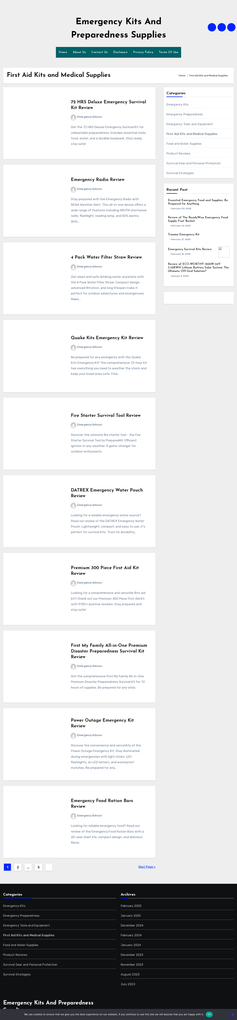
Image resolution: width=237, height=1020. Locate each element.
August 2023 (130, 974)
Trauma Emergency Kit (183, 234)
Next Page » (147, 867)
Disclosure (120, 52)
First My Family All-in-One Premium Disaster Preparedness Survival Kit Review (109, 651)
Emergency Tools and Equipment (189, 124)
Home (63, 52)
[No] (232, 1014)
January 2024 (131, 945)
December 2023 (132, 955)
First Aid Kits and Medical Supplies (192, 134)
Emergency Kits (177, 104)
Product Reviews (178, 153)
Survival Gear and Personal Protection (193, 163)
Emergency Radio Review (97, 180)
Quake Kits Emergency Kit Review (107, 338)
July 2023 (128, 984)
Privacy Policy (143, 52)
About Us (79, 52)
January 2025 (131, 915)
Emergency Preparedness (184, 114)
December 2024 (132, 925)
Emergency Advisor (89, 116)
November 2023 (132, 964)
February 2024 (131, 935)
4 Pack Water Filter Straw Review (106, 257)
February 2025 (131, 906)
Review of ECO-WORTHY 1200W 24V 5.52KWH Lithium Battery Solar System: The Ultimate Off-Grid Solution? (198, 268)
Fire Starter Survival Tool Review (106, 416)
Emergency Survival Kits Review (190, 249)
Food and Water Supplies (184, 143)
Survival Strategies (180, 173)
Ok (209, 1014)
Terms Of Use (168, 52)
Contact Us (99, 52)
